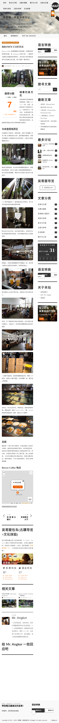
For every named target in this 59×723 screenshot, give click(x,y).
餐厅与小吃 (42, 237)
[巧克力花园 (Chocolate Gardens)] (9, 603)
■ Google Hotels (23, 575)
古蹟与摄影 (42, 209)
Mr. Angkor (7, 66)
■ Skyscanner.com (8, 579)
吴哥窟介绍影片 (44, 214)
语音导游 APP (48, 187)
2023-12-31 (13, 597)
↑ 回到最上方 (54, 720)
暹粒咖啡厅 (13, 506)
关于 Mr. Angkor (46, 295)
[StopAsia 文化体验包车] (39, 145)
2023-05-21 (29, 597)
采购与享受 (15, 42)
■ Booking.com (23, 579)
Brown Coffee (6, 506)
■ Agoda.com (22, 577)
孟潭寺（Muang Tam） (48, 104)
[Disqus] (17, 676)
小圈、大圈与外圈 (48, 150)
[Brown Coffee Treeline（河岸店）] (26, 603)
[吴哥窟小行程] (17, 559)
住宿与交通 (42, 204)
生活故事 (41, 232)
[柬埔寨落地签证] (39, 156)
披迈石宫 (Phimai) (46, 107)
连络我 (43, 298)
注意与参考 (42, 227)
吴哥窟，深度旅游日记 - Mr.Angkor (26, 720)
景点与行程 (42, 223)
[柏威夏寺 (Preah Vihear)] (39, 161)
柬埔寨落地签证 (47, 155)
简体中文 (38, 710)
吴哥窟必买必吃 (7, 42)
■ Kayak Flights (7, 577)
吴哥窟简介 (44, 292)
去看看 (41, 73)
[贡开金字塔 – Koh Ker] (39, 168)
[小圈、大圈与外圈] (39, 151)
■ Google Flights (7, 575)
